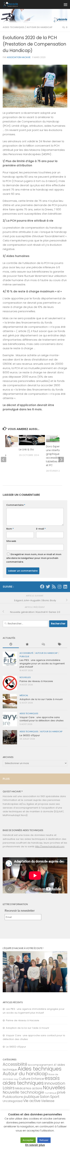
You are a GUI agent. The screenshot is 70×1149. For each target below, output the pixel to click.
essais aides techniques (31, 1080)
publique (24, 656)
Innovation (54, 1083)
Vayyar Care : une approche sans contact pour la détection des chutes (42, 719)
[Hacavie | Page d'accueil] (13, 4)
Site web (11, 541)
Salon (45, 1096)
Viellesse (47, 1101)
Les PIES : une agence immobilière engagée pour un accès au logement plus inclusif (42, 663)
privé (61, 1092)
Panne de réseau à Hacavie (36, 681)
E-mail (41, 528)
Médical (24, 695)
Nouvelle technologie (23, 1092)
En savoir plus (35, 1145)
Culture (25, 1078)
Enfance (37, 1079)
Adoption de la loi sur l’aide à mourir (41, 699)
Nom (10, 528)
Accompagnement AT (42, 1065)
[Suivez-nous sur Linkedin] (65, 586)
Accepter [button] (28, 1140)
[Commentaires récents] (43, 644)
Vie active (31, 1100)
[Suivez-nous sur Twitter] (48, 586)
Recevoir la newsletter (20, 910)
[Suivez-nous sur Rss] (54, 586)
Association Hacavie (19, 57)
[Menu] (65, 4)
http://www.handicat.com (49, 846)
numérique (50, 1092)
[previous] (3, 459)
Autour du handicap (39, 27)
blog (16, 1079)
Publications (13, 1096)
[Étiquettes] (59, 644)
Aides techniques (13, 27)
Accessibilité (26, 653)
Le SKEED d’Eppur (30, 735)
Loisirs (9, 1088)
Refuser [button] (43, 1140)
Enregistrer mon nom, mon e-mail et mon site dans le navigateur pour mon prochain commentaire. (33, 558)
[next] (61, 459)
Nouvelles (25, 677)
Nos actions (34, 1088)
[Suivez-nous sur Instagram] (59, 586)
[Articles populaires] (27, 644)
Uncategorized (12, 1101)
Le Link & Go (26, 449)
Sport (54, 1096)
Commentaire (15, 504)
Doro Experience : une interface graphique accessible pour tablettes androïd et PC (57, 456)
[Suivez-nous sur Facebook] (42, 586)
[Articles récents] (11, 644)
